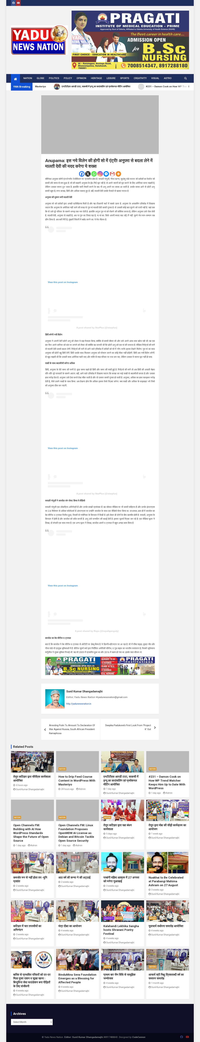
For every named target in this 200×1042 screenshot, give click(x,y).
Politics (54, 78)
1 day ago (111, 789)
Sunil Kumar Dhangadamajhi (84, 691)
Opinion (81, 78)
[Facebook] (82, 174)
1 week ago (156, 833)
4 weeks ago (67, 930)
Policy (68, 78)
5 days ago (111, 833)
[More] (118, 174)
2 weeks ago (22, 886)
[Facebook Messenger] (106, 174)
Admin (82, 789)
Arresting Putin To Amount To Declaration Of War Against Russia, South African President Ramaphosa (72, 729)
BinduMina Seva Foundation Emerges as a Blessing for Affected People (77, 978)
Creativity (140, 78)
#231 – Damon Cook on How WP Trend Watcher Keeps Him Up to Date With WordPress (167, 782)
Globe (40, 78)
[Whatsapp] (94, 174)
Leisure (111, 78)
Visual (155, 78)
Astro (168, 78)
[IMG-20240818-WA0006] (100, 658)
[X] (88, 174)
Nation (27, 78)
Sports (124, 78)
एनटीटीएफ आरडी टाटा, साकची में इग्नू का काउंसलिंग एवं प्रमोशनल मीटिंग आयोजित (120, 780)
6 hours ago (22, 785)
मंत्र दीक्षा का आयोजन (70, 926)
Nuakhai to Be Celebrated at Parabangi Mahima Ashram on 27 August (166, 881)
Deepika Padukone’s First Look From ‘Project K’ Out (128, 727)
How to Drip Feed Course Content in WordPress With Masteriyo (76, 780)
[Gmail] (112, 174)
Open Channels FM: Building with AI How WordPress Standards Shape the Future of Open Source (31, 832)
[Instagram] (100, 174)
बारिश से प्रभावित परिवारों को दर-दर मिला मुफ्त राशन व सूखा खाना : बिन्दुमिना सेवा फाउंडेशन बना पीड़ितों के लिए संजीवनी (31, 980)
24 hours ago (67, 789)
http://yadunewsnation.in (78, 703)
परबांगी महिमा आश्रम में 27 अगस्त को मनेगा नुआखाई (121, 879)
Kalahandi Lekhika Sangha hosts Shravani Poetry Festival (121, 930)
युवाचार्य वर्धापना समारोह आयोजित (166, 926)
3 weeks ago (112, 886)
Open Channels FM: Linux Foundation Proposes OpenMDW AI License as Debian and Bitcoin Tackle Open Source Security (76, 832)
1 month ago (157, 983)
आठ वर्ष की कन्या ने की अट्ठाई (74, 877)
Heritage (96, 78)
